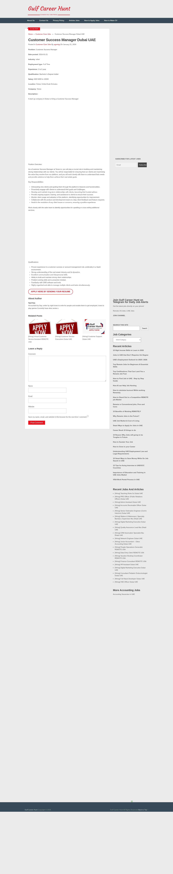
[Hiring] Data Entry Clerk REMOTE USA (129, 553)
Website (31, 407)
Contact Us (43, 20)
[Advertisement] (86, 828)
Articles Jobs (74, 20)
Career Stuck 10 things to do (124, 430)
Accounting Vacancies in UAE (124, 594)
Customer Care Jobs (43, 34)
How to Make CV (110, 20)
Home (30, 34)
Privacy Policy (58, 20)
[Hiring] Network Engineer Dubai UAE (128, 538)
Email (30, 396)
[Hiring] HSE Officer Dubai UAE (126, 582)
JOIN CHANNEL (119, 315)
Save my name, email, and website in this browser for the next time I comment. (57, 417)
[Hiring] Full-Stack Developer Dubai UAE (130, 579)
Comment (32, 354)
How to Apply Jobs (91, 20)
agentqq (57, 44)
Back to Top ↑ (143, 810)
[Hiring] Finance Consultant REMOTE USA (130, 561)
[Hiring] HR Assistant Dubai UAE (127, 564)
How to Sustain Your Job (123, 442)
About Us (31, 20)
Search (144, 328)
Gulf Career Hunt (31, 810)
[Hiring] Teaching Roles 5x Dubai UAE (129, 493)
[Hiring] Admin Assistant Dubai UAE (128, 502)
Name (30, 386)
